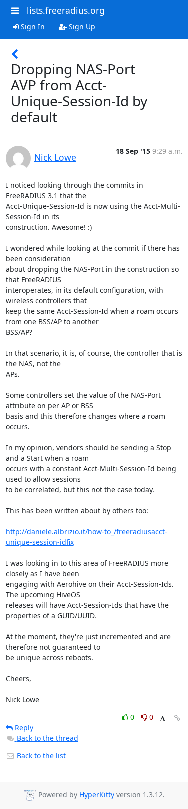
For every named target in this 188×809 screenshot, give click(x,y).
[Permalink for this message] (177, 718)
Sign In (32, 26)
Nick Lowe (55, 157)
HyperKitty (96, 794)
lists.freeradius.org (66, 10)
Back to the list (40, 755)
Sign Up (81, 26)
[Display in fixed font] (162, 718)
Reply (23, 727)
